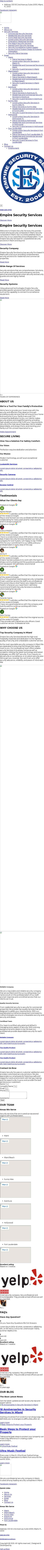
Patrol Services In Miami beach (24, 77)
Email (2, 1088)
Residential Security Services (19, 36)
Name (2, 1084)
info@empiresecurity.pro (7, 1539)
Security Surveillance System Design (23, 47)
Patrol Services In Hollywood (24, 121)
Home (6, 28)
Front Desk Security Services (20, 38)
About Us (8, 30)
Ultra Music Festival (12, 1450)
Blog (6, 144)
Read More (4, 262)
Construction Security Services (20, 40)
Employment (13, 148)
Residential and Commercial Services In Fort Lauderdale (27, 137)
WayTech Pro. (17, 1545)
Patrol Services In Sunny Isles (24, 107)
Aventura (12, 87)
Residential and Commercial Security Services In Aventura (27, 96)
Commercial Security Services (20, 34)
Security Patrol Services (18, 53)
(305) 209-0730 (6, 210)
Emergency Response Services (20, 42)
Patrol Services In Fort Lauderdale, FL (27, 134)
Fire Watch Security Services (19, 44)
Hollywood (12, 115)
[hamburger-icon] (1, 24)
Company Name (7, 1086)
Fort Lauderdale (15, 128)
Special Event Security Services (21, 45)
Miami (10, 57)
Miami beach (13, 71)
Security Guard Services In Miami (25, 69)
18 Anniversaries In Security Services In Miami (18, 1411)
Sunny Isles (12, 101)
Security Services (11, 32)
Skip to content (6, 1)
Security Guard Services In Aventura (27, 99)
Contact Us (8, 146)
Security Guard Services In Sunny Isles (28, 113)
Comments (4, 1098)
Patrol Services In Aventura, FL (24, 93)
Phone (3, 1091)
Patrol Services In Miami (22, 59)
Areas (6, 55)
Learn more (5, 1423)
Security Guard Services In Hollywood (27, 126)
